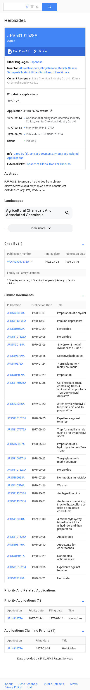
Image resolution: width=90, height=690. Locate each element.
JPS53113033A (16, 493)
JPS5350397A (16, 444)
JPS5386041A (16, 555)
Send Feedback (28, 684)
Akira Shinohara (29, 68)
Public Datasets (54, 684)
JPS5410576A (16, 485)
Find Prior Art (20, 51)
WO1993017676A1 (19, 261)
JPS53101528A (16, 336)
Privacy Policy (13, 687)
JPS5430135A (16, 344)
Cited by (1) (21, 153)
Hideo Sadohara (41, 72)
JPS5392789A (16, 355)
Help (30, 687)
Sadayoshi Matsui (18, 72)
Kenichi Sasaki (67, 68)
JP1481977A (15, 618)
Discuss (65, 164)
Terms (74, 684)
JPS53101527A (16, 469)
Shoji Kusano (48, 68)
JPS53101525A (16, 418)
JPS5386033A (16, 328)
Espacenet (32, 164)
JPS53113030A (16, 501)
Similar (42, 51)
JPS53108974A (16, 458)
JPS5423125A (16, 578)
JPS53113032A (16, 321)
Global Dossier (49, 164)
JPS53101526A (16, 567)
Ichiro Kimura (61, 72)
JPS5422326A (16, 403)
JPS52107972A (16, 429)
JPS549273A (15, 363)
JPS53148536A (16, 382)
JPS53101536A (16, 536)
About (9, 684)
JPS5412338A (16, 519)
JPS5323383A (16, 313)
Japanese (36, 62)
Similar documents (41, 153)
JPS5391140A (16, 544)
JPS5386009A (16, 374)
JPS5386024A (16, 477)
